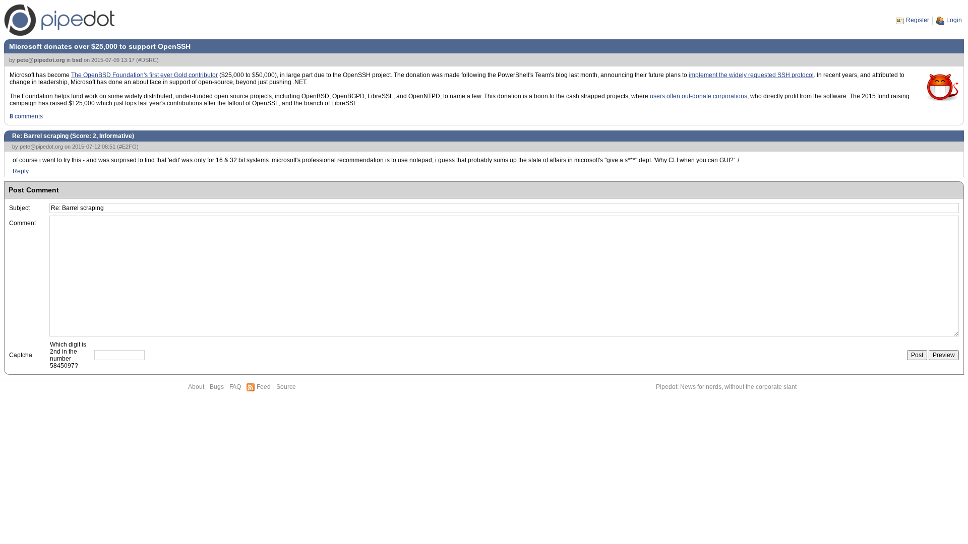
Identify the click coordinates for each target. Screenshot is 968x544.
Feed (264, 386)
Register (917, 20)
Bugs (217, 386)
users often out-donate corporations (698, 96)
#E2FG (128, 147)
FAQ (235, 386)
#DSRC (147, 60)
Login (954, 20)
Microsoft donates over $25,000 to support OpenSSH (100, 46)
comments (26, 116)
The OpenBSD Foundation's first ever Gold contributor (144, 75)
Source (286, 386)
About (196, 386)
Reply (21, 171)
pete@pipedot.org (41, 60)
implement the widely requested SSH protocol (751, 75)
